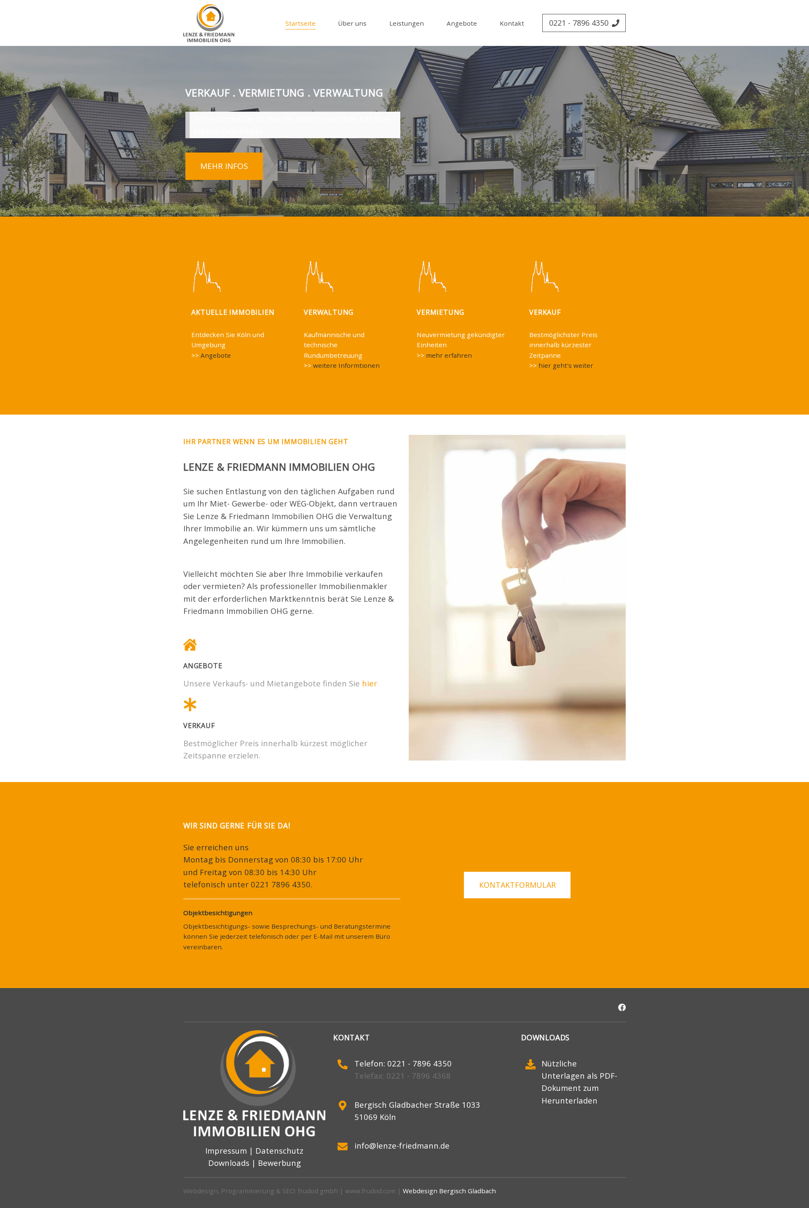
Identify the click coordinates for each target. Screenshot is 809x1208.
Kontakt (512, 23)
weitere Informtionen (346, 365)
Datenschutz (279, 1150)
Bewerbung (279, 1163)
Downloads (228, 1163)
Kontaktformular (517, 885)
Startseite (300, 23)
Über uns (352, 23)
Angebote (462, 23)
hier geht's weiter (565, 365)
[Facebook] (622, 1006)
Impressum (226, 1150)
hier (369, 683)
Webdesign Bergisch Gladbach (449, 1191)
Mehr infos (224, 166)
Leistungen (406, 23)
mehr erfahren (449, 355)
